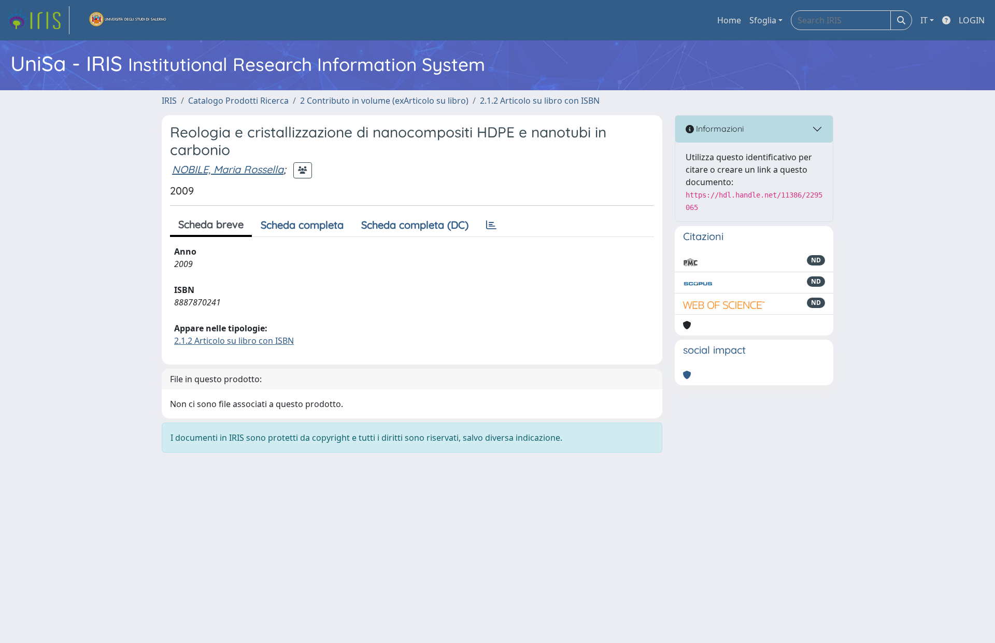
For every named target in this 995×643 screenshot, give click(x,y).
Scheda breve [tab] (211, 224)
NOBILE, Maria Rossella (227, 169)
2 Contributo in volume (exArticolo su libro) (384, 100)
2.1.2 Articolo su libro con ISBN (540, 100)
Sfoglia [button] (762, 20)
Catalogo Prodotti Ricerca (238, 100)
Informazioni (719, 128)
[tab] (491, 225)
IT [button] (924, 20)
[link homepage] (37, 20)
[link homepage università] (128, 20)
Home (729, 20)
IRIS (169, 100)
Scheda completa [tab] (302, 224)
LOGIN (972, 20)
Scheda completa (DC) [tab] (414, 224)
